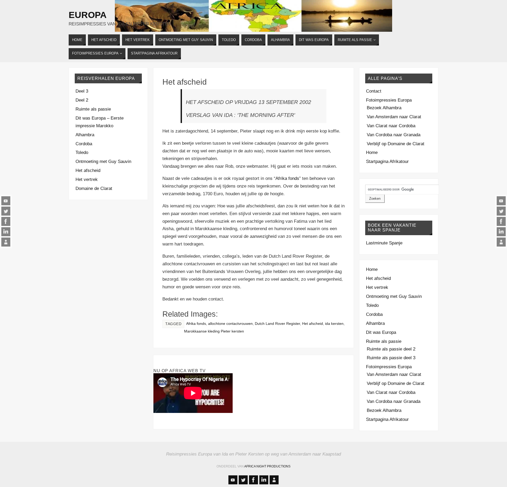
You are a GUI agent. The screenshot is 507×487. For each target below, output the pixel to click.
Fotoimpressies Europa (389, 100)
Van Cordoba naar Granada (393, 134)
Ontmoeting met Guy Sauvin (103, 161)
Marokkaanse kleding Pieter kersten (214, 331)
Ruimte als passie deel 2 (391, 349)
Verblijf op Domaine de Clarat (395, 143)
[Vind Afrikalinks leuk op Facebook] (5, 221)
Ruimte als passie (93, 109)
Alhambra (85, 134)
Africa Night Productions (267, 466)
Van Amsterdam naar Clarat (394, 116)
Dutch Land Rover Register (277, 323)
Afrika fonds (287, 178)
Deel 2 (82, 100)
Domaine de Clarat (94, 188)
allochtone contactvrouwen (230, 323)
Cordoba (84, 143)
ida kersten (334, 323)
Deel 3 (82, 91)
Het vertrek (87, 179)
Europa (88, 15)
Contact (373, 91)
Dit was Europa (381, 332)
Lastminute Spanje (384, 242)
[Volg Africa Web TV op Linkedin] (5, 231)
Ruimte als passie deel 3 (391, 357)
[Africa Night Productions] (5, 242)
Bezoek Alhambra (384, 107)
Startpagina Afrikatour (387, 161)
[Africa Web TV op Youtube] (5, 200)
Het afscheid (184, 82)
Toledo (82, 152)
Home (372, 152)
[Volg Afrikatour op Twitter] (5, 211)
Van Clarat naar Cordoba (391, 125)
